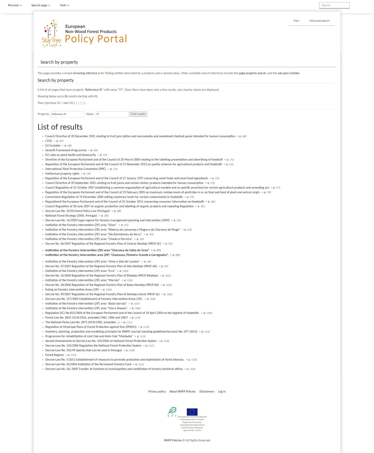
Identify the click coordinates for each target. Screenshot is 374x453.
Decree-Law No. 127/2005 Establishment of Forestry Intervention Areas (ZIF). (94, 299)
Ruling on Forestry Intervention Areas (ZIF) (72, 289)
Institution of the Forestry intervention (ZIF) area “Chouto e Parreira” (89, 239)
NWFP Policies (173, 440)
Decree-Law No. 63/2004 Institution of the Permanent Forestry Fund (88, 364)
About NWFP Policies (182, 391)
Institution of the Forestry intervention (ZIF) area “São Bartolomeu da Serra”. (93, 234)
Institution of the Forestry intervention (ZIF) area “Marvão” (82, 280)
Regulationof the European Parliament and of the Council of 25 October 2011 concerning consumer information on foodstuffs (124, 201)
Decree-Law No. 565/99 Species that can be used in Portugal (83, 350)
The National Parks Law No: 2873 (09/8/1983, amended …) (82, 322)
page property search (252, 73)
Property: (43, 114)
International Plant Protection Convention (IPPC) (75, 169)
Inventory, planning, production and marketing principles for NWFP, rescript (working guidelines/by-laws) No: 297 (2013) (121, 331)
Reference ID (94, 89)
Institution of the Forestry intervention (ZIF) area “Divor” (81, 225)
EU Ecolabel (52, 145)
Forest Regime (54, 355)
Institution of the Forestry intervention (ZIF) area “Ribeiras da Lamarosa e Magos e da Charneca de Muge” (112, 229)
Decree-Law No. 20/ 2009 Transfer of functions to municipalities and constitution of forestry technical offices (114, 369)
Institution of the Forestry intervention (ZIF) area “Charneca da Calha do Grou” (97, 250)
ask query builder (288, 73)
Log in (222, 391)
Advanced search (320, 20)
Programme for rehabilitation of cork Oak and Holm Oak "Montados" (89, 336)
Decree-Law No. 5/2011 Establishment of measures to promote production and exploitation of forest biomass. (114, 359)
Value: (90, 114)
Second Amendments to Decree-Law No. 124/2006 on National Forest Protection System (101, 341)
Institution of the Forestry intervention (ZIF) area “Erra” (80, 271)
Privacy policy (157, 391)
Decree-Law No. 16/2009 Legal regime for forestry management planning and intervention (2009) (107, 220)
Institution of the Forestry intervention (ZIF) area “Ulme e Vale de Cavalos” (92, 261)
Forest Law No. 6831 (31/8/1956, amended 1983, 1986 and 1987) (86, 317)
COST (48, 141)
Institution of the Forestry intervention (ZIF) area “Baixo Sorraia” (86, 303)
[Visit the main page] (90, 34)
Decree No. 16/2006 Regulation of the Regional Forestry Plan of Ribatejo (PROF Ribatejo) (101, 275)
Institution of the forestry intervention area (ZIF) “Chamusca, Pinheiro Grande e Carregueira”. (107, 255)
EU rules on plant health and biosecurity (70, 155)
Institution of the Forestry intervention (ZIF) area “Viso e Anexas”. (86, 308)
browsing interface (85, 73)
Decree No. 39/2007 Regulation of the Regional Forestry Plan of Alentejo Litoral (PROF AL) (102, 294)
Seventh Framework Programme (65, 150)
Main (296, 20)
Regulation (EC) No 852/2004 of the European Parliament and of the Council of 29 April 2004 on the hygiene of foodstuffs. (122, 313)
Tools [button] (63, 5)
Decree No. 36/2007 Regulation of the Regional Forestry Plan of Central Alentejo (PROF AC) (103, 243)
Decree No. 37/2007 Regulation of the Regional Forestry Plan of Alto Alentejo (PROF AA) (101, 266)
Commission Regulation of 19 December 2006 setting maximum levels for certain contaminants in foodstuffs (114, 197)
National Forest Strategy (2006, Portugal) (71, 215)
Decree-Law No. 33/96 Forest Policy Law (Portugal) (77, 211)
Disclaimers (206, 391)
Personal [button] (14, 5)
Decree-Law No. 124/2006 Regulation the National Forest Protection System (93, 345)
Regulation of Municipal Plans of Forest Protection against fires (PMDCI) (91, 327)
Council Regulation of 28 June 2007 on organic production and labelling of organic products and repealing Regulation (119, 206)
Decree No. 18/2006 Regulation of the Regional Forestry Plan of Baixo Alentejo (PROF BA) (102, 285)
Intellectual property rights (62, 173)
